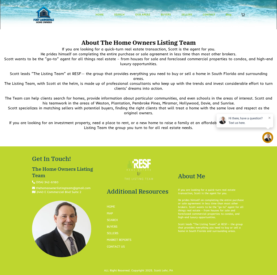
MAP (110, 213)
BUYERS (166, 14)
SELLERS (186, 14)
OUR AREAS (142, 14)
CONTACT (209, 14)
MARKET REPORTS (119, 240)
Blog (228, 14)
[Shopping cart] (243, 15)
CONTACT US (116, 246)
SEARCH (119, 14)
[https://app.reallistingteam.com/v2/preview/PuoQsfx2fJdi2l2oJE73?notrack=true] (44, 14)
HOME (100, 14)
